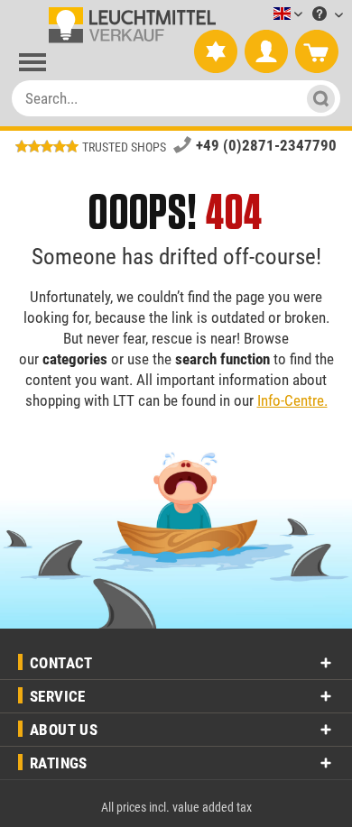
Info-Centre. (292, 400)
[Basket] (316, 52)
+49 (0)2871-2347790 (266, 145)
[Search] (315, 98)
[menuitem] (261, 15)
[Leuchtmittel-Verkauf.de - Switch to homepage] (128, 25)
